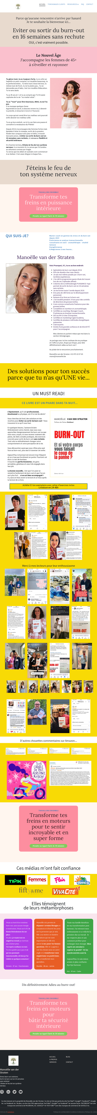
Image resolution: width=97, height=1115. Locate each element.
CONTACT (89, 4)
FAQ (82, 4)
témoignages (64, 336)
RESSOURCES (72, 4)
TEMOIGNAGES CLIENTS (56, 4)
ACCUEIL (42, 4)
